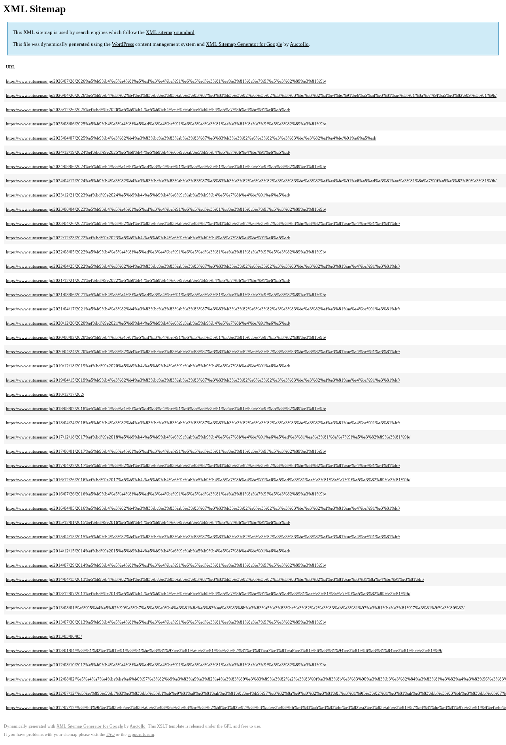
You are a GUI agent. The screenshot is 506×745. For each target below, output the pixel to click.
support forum (141, 734)
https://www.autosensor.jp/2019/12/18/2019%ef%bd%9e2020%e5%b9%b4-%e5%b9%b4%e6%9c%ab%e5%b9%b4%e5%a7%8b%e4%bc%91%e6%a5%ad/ (148, 365)
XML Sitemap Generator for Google (244, 44)
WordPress (123, 44)
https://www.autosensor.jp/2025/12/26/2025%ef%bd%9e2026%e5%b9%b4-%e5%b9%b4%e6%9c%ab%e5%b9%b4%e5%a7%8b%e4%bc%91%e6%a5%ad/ (148, 109)
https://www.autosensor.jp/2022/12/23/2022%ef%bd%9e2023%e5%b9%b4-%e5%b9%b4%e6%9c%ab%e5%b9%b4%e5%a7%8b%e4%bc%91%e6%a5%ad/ (148, 237)
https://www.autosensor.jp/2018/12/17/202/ (45, 394)
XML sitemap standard (170, 32)
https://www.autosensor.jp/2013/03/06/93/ (44, 636)
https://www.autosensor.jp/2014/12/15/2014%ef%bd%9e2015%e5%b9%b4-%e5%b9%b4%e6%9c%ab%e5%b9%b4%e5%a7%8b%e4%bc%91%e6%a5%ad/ (148, 550)
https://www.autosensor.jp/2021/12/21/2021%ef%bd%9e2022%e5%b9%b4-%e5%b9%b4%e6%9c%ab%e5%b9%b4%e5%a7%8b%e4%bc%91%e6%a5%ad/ (148, 280)
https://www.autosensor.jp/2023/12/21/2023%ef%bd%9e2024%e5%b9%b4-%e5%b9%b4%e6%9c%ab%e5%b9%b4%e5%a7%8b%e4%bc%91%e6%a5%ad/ (148, 195)
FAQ (110, 734)
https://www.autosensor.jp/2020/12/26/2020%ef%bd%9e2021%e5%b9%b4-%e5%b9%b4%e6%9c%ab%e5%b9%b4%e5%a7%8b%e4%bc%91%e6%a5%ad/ (148, 323)
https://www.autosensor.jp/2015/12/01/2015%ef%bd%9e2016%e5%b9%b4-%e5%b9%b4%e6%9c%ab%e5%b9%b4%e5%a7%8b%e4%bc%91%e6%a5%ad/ (148, 522)
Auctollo (299, 44)
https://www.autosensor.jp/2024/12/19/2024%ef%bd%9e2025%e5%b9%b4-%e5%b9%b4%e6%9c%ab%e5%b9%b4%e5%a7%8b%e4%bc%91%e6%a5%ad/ (148, 152)
